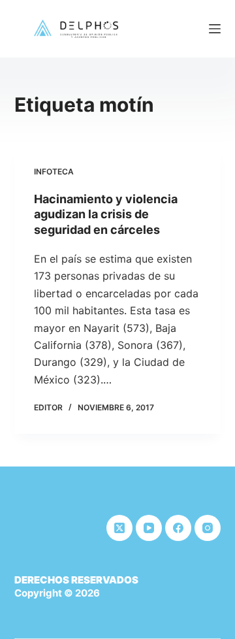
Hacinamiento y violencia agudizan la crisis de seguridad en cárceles (106, 214)
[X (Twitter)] (119, 528)
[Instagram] (208, 528)
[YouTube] (149, 528)
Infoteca (54, 171)
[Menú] (215, 29)
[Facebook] (178, 528)
